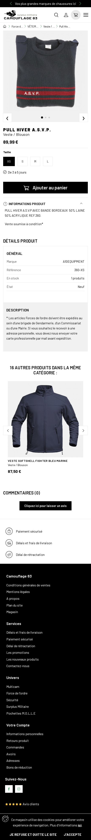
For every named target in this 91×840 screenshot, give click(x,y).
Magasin (12, 612)
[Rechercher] (56, 15)
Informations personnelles (24, 734)
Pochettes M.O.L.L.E (21, 713)
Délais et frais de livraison (24, 632)
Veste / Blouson (18, 465)
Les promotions (17, 652)
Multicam (12, 686)
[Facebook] (9, 789)
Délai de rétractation (20, 646)
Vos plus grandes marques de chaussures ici (45, 4)
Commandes (15, 747)
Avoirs (11, 754)
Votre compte (18, 725)
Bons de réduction (19, 767)
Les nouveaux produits (22, 659)
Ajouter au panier (50, 187)
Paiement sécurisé (19, 639)
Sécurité (12, 700)
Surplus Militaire (17, 706)
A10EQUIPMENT (73, 261)
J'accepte (72, 834)
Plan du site (14, 605)
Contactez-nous (17, 666)
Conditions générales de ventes (28, 585)
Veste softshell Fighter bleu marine (38, 460)
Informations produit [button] (27, 204)
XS (9, 161)
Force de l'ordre (17, 693)
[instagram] (19, 789)
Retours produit (17, 741)
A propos (12, 598)
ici (79, 825)
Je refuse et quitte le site (33, 834)
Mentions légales (18, 592)
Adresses (13, 760)
